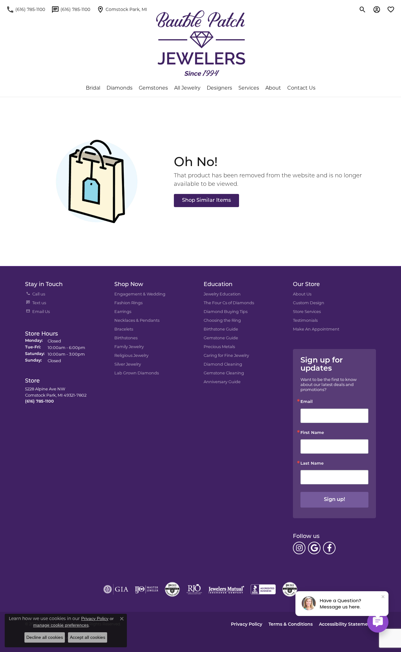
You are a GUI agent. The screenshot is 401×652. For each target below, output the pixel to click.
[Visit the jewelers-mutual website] (226, 589)
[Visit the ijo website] (146, 589)
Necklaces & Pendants (136, 320)
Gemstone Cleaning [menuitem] (224, 372)
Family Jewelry (129, 346)
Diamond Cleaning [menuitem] (223, 364)
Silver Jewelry (127, 364)
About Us (302, 293)
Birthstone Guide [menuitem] (221, 328)
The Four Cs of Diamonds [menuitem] (229, 302)
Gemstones (153, 88)
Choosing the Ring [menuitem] (222, 320)
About (273, 88)
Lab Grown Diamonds (136, 372)
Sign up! (334, 499)
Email (306, 402)
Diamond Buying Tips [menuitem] (225, 311)
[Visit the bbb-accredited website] (263, 589)
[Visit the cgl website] (290, 589)
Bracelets (123, 328)
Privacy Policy (246, 624)
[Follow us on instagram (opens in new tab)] (299, 548)
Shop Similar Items (206, 200)
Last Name (312, 464)
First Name (312, 433)
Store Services (307, 311)
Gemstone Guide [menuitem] (221, 337)
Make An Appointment (316, 328)
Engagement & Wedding (139, 293)
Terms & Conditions (290, 624)
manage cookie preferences (61, 625)
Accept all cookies (87, 637)
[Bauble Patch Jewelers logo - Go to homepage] (200, 43)
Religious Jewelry (131, 355)
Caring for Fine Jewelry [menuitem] (226, 355)
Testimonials (305, 320)
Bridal (93, 88)
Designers (219, 88)
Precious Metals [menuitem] (219, 346)
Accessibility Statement (346, 624)
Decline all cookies (44, 637)
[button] (363, 9)
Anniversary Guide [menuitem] (222, 381)
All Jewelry (187, 88)
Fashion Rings (128, 302)
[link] (25, 9)
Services (248, 88)
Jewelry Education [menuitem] (222, 293)
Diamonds (120, 88)
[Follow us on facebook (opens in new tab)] (329, 548)
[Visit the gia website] (115, 589)
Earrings (122, 311)
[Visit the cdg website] (172, 589)
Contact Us (301, 88)
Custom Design (308, 302)
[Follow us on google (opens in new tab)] (314, 548)
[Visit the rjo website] (194, 589)
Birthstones (126, 337)
